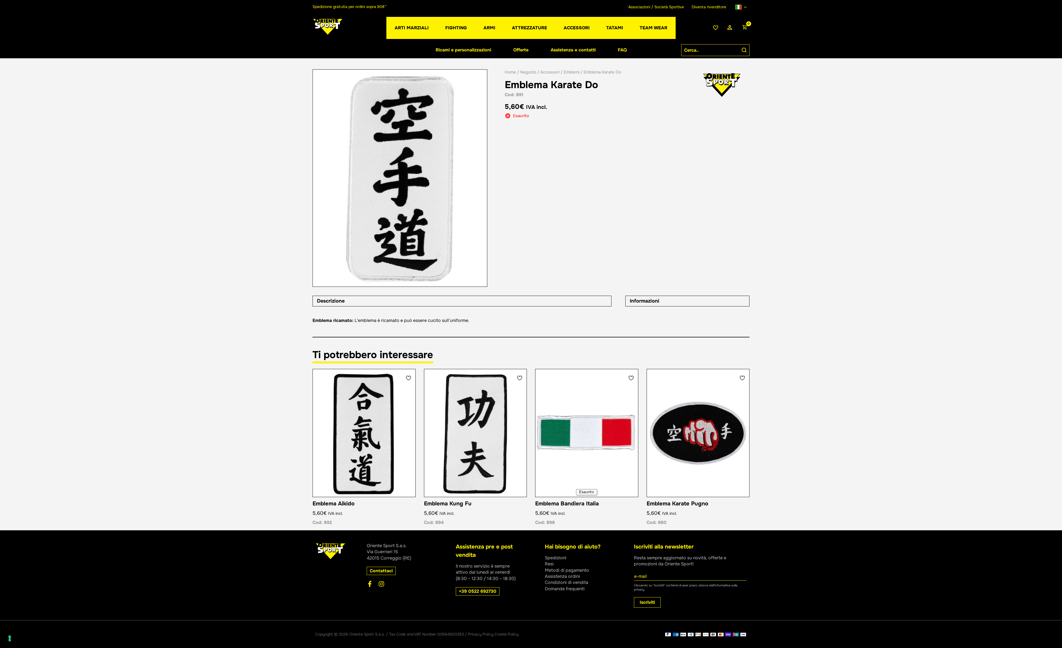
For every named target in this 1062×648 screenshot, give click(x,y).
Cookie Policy (506, 634)
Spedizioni (555, 558)
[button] (381, 571)
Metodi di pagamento (567, 570)
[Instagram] (381, 584)
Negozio (528, 72)
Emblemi (571, 72)
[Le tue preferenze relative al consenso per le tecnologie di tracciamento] (9, 638)
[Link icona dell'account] (729, 27)
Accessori (549, 72)
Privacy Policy (480, 634)
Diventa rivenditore (709, 6)
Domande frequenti (565, 589)
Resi (549, 564)
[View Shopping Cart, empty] (744, 28)
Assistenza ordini (562, 576)
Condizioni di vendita (566, 582)
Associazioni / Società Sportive (656, 6)
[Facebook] (370, 584)
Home (510, 72)
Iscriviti (647, 602)
